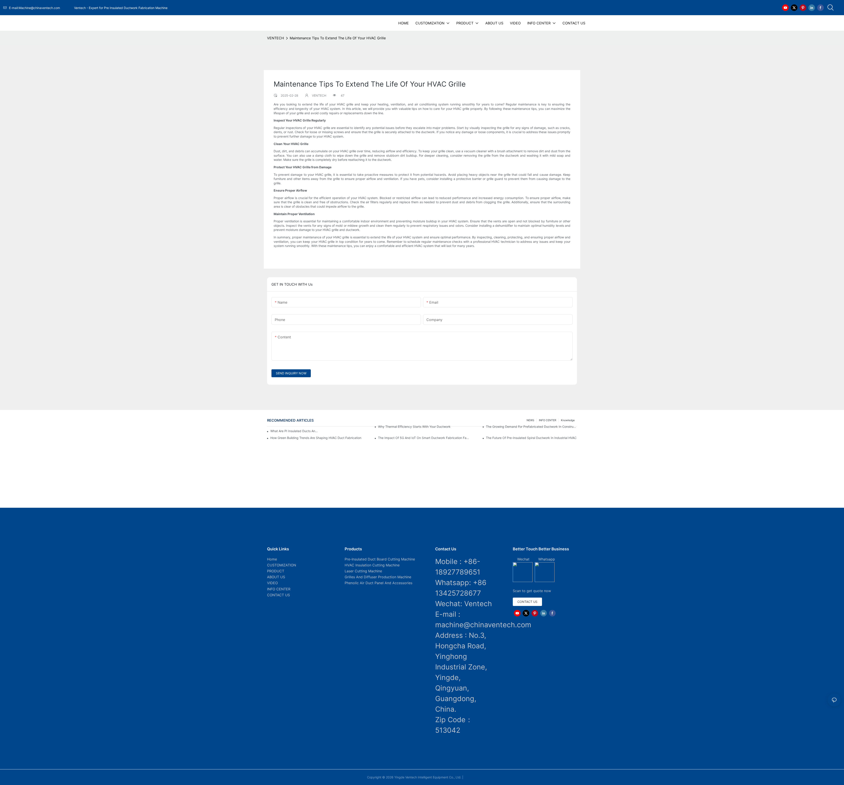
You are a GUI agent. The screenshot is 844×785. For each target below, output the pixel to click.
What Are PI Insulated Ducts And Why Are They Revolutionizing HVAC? (294, 431)
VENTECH (275, 38)
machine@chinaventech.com (483, 624)
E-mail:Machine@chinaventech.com (40, 8)
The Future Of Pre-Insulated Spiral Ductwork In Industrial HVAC (531, 438)
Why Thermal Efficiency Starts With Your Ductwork (414, 426)
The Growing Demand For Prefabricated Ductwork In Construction (531, 426)
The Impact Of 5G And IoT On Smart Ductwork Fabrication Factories (423, 438)
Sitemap (470, 777)
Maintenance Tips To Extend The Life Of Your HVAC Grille (338, 38)
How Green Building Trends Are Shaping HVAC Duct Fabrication (315, 438)
